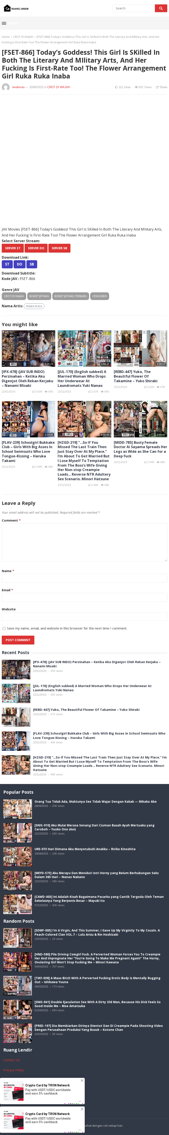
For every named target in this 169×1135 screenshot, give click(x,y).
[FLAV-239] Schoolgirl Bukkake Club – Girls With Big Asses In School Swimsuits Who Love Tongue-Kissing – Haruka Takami (28, 451)
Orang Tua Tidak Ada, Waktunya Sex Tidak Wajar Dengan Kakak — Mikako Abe (96, 802)
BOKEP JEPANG (39, 296)
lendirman (18, 87)
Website (9, 609)
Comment (11, 520)
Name (8, 571)
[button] (10, 23)
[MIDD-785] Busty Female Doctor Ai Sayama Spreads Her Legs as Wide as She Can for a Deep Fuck (140, 449)
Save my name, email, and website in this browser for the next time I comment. (67, 628)
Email (7, 590)
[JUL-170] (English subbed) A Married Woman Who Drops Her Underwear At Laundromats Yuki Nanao (82, 378)
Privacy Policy (13, 1070)
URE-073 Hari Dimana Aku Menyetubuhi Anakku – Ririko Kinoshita (85, 849)
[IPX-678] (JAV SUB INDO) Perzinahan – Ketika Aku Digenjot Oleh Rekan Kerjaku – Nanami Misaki (27, 378)
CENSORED (99, 296)
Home (6, 37)
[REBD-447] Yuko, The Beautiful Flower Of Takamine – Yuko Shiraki (136, 376)
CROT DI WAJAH (23, 37)
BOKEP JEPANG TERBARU (71, 296)
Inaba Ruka (34, 306)
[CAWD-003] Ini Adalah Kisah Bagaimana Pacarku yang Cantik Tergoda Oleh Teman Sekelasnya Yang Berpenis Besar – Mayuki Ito (99, 899)
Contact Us (11, 1060)
